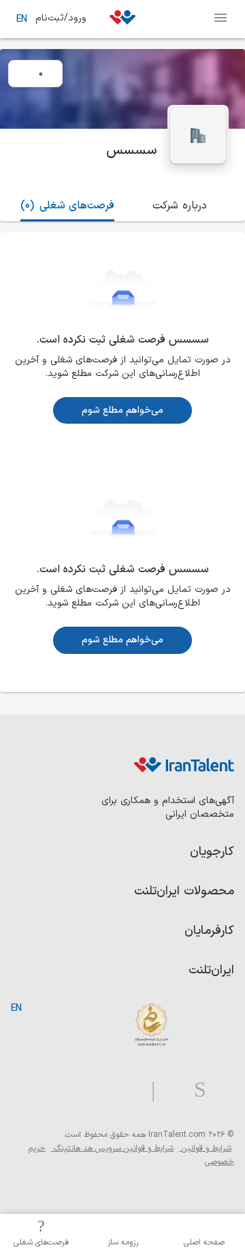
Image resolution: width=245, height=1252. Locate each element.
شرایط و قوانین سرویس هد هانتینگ (112, 1148)
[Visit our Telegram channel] (147, 1090)
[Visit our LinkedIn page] (220, 1090)
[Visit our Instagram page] (194, 1090)
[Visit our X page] (169, 1090)
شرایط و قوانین (205, 1148)
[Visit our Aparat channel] (126, 1090)
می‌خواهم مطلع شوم (122, 410)
